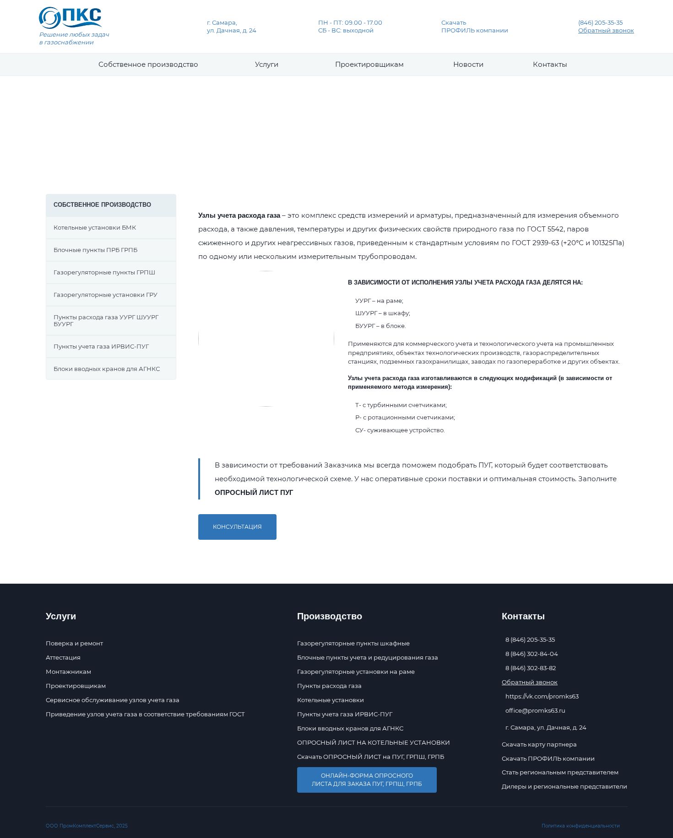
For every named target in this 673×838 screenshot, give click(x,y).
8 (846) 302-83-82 (530, 668)
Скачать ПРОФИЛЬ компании (474, 26)
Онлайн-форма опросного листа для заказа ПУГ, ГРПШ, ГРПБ (367, 779)
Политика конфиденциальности (581, 826)
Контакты (550, 64)
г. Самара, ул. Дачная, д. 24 (231, 26)
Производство (226, 147)
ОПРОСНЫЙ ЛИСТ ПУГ (254, 492)
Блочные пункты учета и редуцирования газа (367, 657)
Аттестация (63, 657)
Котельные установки (330, 700)
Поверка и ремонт (74, 643)
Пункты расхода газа (329, 685)
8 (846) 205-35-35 (530, 639)
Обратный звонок (606, 30)
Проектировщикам (369, 64)
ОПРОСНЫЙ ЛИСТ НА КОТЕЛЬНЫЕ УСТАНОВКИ (373, 742)
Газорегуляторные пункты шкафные (353, 643)
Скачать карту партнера (539, 744)
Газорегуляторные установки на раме (356, 671)
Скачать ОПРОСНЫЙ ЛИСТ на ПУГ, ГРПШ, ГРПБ (370, 756)
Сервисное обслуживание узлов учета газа (112, 700)
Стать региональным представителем (560, 772)
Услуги (266, 64)
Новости (468, 64)
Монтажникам (68, 671)
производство (148, 64)
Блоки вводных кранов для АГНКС (350, 728)
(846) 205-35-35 (600, 22)
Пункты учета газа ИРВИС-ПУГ (344, 714)
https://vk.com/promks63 (542, 696)
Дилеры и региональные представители (564, 786)
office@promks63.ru (535, 710)
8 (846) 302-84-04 (531, 653)
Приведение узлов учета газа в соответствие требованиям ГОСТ (145, 714)
